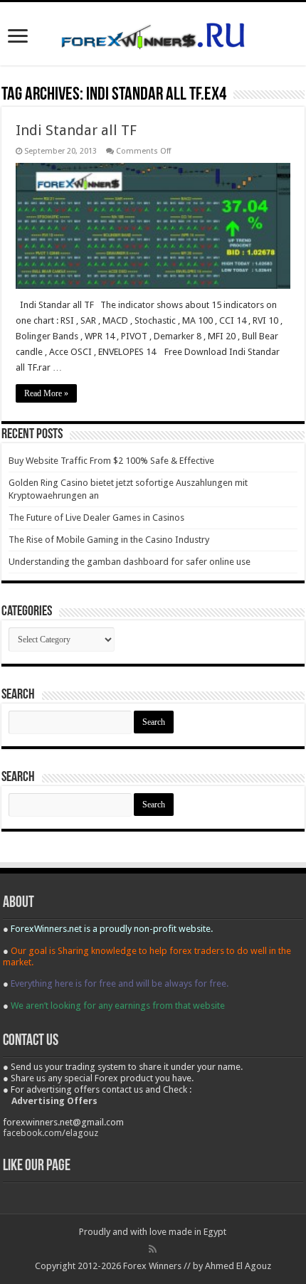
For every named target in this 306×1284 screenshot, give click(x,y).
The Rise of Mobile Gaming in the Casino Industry (109, 539)
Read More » (46, 393)
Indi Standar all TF (76, 130)
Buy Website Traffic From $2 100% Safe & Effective (111, 460)
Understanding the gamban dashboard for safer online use (129, 561)
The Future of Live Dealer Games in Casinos (96, 517)
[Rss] (152, 1249)
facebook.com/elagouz (50, 1133)
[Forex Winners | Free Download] (153, 33)
